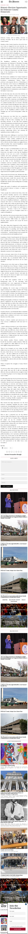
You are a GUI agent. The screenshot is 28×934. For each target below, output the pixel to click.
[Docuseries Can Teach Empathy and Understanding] (14, 622)
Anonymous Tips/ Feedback (7, 933)
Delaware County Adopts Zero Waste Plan (11, 570)
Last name (12, 916)
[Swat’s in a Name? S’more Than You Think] (14, 609)
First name (12, 911)
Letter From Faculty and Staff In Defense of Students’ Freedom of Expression (12, 793)
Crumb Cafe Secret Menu (7, 849)
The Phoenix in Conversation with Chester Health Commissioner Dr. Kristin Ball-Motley (13, 596)
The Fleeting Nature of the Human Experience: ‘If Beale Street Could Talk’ (13, 822)
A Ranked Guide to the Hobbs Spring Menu (12, 875)
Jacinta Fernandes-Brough (14, 14)
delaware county (14, 599)
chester (4, 599)
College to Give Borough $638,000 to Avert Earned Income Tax (13, 544)
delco (23, 599)
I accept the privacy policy (17, 926)
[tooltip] (7, 452)
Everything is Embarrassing (8, 765)
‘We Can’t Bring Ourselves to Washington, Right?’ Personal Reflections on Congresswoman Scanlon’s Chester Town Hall (14, 517)
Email (11, 921)
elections (14, 601)
